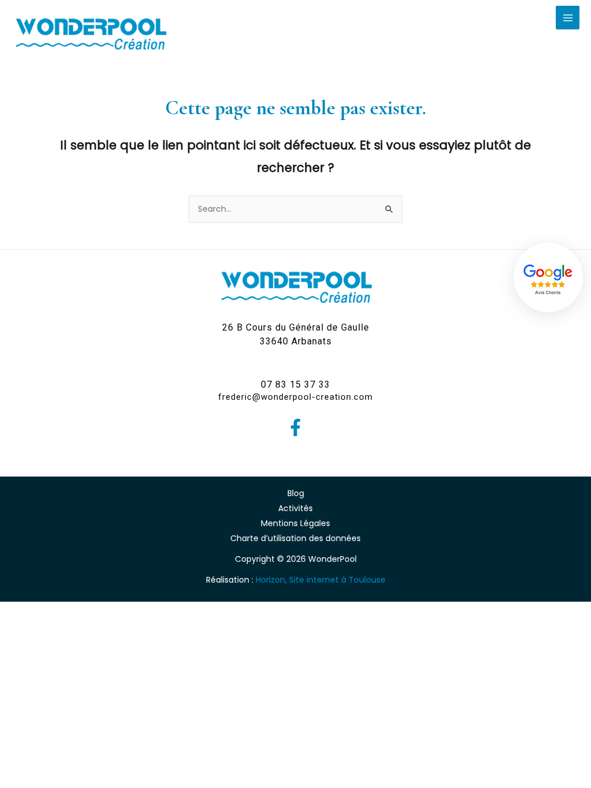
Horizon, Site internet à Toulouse (321, 580)
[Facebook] (295, 427)
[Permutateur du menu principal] (567, 17)
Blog (295, 493)
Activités (295, 508)
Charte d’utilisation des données (295, 538)
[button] (295, 334)
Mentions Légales (295, 523)
